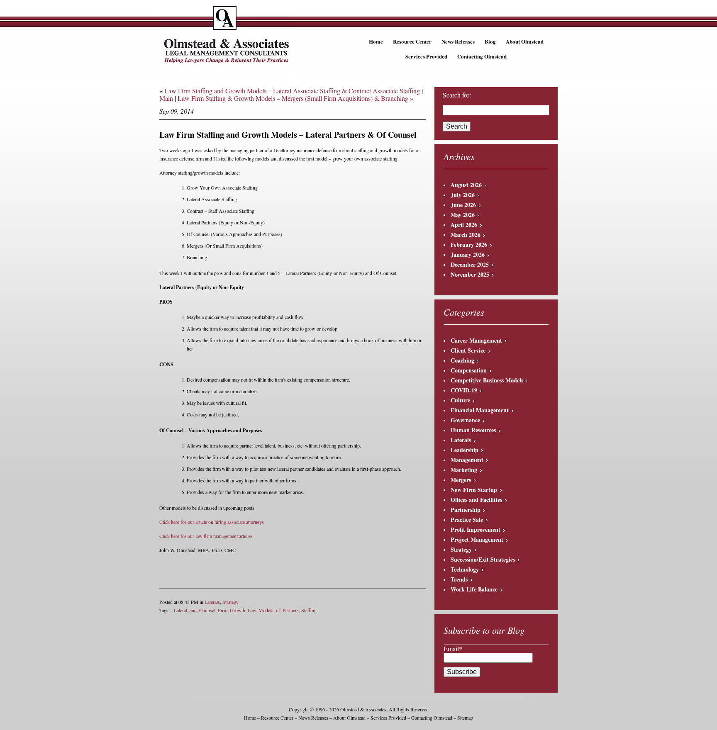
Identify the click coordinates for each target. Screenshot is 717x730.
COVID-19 (464, 390)
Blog (490, 41)
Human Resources (473, 430)
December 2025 (470, 264)
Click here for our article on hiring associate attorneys (211, 521)
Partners (291, 610)
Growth (237, 610)
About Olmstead (525, 41)
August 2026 (466, 184)
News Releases (458, 41)
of (278, 610)
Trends (459, 579)
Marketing (464, 469)
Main (166, 98)
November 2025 (470, 274)
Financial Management (480, 410)
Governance (465, 420)
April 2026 (464, 224)
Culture (460, 400)
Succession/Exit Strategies (483, 559)
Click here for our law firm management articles (206, 536)
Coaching (462, 360)
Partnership (465, 509)
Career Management (476, 340)
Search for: (457, 95)
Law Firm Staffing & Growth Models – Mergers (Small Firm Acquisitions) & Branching (293, 98)
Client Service (468, 350)
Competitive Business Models (487, 380)
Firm (222, 610)
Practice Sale (467, 519)
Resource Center (412, 41)
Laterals (212, 602)
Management (467, 459)
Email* (453, 648)
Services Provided (426, 56)
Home (376, 41)
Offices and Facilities (476, 499)
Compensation (469, 370)
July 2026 (463, 194)
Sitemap (465, 717)
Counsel (207, 610)
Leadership (464, 449)
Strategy (230, 602)
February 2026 (469, 244)
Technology (465, 569)
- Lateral (179, 610)
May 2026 (463, 214)
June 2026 (463, 204)
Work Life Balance (474, 589)
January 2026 (468, 254)
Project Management (477, 539)
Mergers (461, 479)
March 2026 (465, 234)
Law (252, 610)
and (193, 610)
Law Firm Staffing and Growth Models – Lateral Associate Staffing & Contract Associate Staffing (292, 90)
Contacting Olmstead (482, 56)
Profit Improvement (475, 529)
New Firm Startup (474, 489)
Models (266, 610)
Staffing (309, 610)
